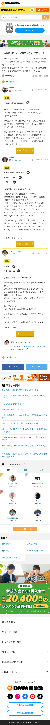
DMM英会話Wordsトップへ (12, 558)
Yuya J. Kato (12, 484)
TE (38, 518)
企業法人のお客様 (25, 705)
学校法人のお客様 (25, 713)
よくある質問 (32, 544)
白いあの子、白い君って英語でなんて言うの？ (20, 390)
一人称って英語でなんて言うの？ (15, 409)
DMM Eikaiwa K (37, 484)
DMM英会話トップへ (35, 550)
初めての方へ (7, 543)
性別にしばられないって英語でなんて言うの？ (20, 423)
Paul (12, 501)
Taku (37, 501)
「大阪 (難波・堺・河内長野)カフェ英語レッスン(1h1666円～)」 (28, 347)
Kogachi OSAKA (12, 518)
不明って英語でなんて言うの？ (14, 404)
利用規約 (5, 550)
